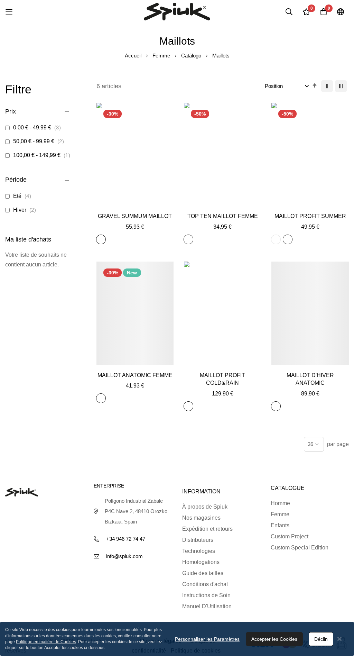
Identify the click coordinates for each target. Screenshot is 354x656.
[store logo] (177, 11)
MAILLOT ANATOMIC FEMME (135, 375)
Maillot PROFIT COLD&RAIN (222, 379)
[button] (135, 203)
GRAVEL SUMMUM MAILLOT (135, 216)
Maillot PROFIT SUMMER (310, 216)
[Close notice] (339, 639)
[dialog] (177, 639)
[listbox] (102, 240)
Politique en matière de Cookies (46, 641)
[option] (100, 239)
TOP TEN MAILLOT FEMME (222, 216)
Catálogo (192, 55)
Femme (161, 55)
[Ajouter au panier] (119, 203)
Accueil (134, 55)
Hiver (26, 210)
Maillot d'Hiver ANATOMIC (310, 379)
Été (23, 196)
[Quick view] (150, 203)
